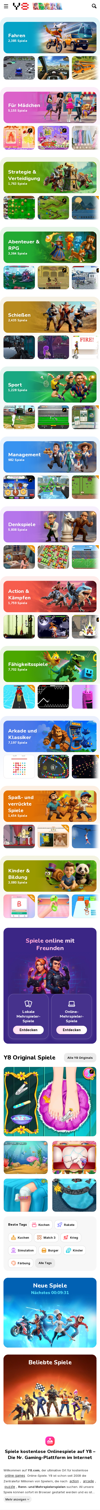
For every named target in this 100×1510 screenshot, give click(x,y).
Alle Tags (45, 1263)
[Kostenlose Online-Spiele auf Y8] (21, 6)
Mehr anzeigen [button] (15, 1499)
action (74, 1481)
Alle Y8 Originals (80, 1057)
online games (15, 1475)
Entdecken (28, 1030)
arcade (88, 1481)
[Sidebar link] (6, 6)
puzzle (10, 1487)
